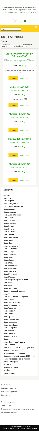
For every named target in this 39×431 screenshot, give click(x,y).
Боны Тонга (8, 314)
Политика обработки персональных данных (17, 409)
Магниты (7, 365)
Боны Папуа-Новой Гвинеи (14, 342)
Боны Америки (10, 212)
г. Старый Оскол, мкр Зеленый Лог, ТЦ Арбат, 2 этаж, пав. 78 (19, 7)
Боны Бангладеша (11, 223)
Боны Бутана (9, 229)
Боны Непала (9, 283)
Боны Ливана (9, 260)
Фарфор (7, 370)
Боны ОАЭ (8, 285)
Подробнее (24, 78)
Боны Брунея (9, 226)
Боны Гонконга (10, 271)
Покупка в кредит (8, 402)
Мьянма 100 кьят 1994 (19, 139)
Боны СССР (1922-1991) (13, 350)
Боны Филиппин (10, 322)
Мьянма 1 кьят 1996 (20, 87)
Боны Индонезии (11, 237)
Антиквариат (9, 201)
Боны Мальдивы (10, 269)
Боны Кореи (9, 300)
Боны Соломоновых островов (16, 297)
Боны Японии (9, 339)
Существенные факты (9, 412)
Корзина (20, 22)
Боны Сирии (9, 294)
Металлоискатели (11, 367)
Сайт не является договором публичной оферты (20, 428)
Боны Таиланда (10, 308)
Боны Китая (8, 218)
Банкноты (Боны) (11, 204)
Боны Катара (9, 252)
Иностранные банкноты (13, 206)
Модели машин (10, 373)
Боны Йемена (9, 333)
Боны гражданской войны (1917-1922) (19, 356)
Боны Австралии (10, 328)
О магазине (5, 385)
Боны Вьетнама (10, 232)
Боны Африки (9, 345)
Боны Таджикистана (12, 302)
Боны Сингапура (10, 336)
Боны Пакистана (10, 288)
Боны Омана (9, 331)
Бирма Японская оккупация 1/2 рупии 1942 (19, 55)
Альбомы (7, 198)
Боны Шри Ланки (11, 325)
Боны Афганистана (11, 221)
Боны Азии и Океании (12, 215)
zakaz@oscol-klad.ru (13, 12)
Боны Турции (9, 317)
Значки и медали (11, 362)
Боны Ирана (9, 240)
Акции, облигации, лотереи (14, 353)
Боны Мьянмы (9, 277)
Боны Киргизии (10, 254)
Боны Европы (9, 209)
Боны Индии (9, 235)
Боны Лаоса (9, 257)
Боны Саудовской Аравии (14, 291)
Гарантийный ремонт (9, 392)
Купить (13, 78)
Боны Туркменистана (12, 305)
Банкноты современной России (17, 359)
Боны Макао (9, 263)
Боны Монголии (10, 274)
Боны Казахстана (11, 246)
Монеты (7, 195)
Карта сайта (5, 395)
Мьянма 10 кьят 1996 (19, 114)
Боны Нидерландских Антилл (16, 280)
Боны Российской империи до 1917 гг (19, 348)
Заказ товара (6, 405)
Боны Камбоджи (10, 249)
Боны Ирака (8, 243)
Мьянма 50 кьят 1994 (19, 164)
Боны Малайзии (10, 266)
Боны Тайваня (9, 311)
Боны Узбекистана (11, 319)
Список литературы (8, 388)
